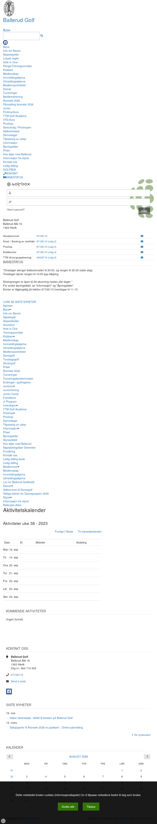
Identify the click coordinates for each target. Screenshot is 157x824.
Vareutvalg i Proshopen (17, 127)
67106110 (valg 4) (46, 252)
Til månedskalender (90, 531)
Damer (7, 89)
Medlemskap (11, 74)
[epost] (142, 236)
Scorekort (9, 325)
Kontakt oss (10, 162)
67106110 (42, 236)
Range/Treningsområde (17, 66)
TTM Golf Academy (15, 116)
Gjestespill (9, 317)
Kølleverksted (11, 131)
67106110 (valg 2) (46, 241)
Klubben (8, 70)
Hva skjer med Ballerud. (17, 154)
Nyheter (8, 306)
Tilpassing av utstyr (14, 139)
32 (11, 776)
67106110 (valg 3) (46, 246)
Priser (6, 150)
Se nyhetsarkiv (142, 735)
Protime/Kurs (11, 112)
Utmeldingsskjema (14, 81)
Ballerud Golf (18, 20)
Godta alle (68, 806)
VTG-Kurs (9, 120)
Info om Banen (12, 51)
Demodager (10, 135)
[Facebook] (5, 42)
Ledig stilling (10, 166)
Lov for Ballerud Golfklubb (18, 482)
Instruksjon (9, 405)
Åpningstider (10, 146)
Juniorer (8, 386)
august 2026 (78, 756)
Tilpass (91, 806)
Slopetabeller (11, 54)
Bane (6, 47)
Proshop (8, 123)
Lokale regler (11, 58)
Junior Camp (11, 394)
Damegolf (9, 355)
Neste (69, 531)
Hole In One (10, 62)
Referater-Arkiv (12, 505)
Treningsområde (13, 332)
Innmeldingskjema (14, 77)
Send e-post (18, 681)
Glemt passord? (16, 209)
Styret (6, 497)
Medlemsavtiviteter (14, 85)
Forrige (59, 531)
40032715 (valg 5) (46, 257)
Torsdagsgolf (11, 359)
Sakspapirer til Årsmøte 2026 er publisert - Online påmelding (46, 727)
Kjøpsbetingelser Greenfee (19, 447)
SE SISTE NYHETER (23, 302)
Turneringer (10, 93)
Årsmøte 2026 (11, 100)
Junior (7, 108)
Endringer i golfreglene (17, 382)
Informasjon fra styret (16, 158)
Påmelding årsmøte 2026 (18, 104)
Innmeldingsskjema (14, 344)
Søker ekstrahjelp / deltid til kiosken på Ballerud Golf (41, 718)
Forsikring (9, 451)
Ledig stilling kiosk (14, 459)
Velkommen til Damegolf (17, 490)
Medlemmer (10, 467)
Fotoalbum (9, 398)
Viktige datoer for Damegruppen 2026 (26, 493)
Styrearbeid (10, 440)
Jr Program (10, 401)
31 (11, 770)
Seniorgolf (9, 363)
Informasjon (10, 143)
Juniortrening (11, 390)
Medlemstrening (13, 97)
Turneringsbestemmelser (18, 378)
